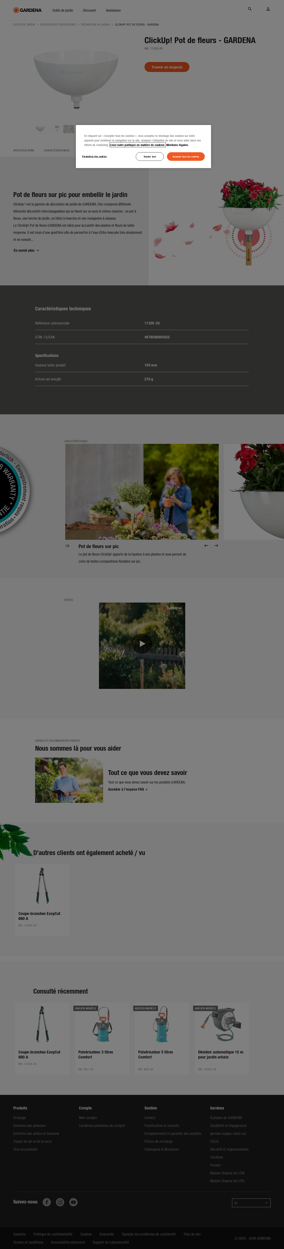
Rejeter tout (150, 156)
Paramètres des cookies (94, 156)
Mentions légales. (177, 145)
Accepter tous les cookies (186, 156)
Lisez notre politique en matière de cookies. (137, 145)
